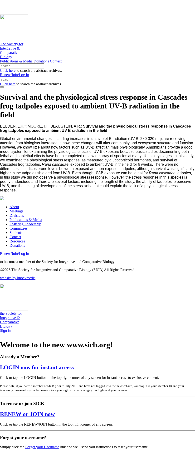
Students (16, 233)
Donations (41, 61)
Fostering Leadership (25, 224)
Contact (56, 61)
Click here (7, 70)
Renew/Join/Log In (14, 75)
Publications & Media (16, 61)
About (14, 207)
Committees (18, 228)
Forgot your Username (42, 447)
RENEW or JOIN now (27, 414)
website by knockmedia (17, 278)
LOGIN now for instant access (37, 367)
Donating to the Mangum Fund (130, 7)
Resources (17, 241)
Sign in (5, 331)
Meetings (16, 211)
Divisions (17, 215)
